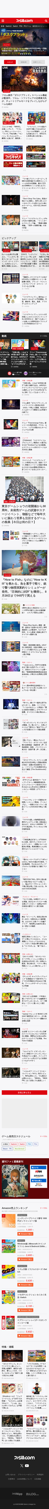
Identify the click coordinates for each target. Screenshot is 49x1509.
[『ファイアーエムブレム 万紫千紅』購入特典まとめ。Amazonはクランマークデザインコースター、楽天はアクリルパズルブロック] (36, 1421)
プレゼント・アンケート (30, 897)
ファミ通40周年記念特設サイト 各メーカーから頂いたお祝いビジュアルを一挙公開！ (34, 687)
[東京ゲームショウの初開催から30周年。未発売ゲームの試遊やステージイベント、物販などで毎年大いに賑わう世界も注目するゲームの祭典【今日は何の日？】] (24, 489)
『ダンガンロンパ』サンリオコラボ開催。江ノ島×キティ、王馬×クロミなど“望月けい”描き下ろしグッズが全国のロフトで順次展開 (34, 726)
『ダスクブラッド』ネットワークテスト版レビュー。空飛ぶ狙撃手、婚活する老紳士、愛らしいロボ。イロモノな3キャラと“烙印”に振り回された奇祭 (12, 1370)
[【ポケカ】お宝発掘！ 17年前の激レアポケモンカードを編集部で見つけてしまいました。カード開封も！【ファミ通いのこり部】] (11, 998)
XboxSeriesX (19, 1148)
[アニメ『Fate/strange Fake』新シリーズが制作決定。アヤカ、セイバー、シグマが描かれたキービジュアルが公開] (11, 424)
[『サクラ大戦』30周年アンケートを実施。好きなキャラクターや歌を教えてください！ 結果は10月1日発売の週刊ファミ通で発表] (11, 901)
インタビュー (8, 45)
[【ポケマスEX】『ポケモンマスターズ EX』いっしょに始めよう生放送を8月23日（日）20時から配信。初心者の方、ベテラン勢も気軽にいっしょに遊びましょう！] (11, 958)
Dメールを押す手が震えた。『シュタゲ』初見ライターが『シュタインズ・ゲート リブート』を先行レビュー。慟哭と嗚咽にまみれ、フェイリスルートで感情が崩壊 (10, 260)
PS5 (20, 26)
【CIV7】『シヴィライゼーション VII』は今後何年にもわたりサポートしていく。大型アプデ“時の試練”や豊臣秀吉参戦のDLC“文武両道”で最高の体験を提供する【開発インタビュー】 (28, 260)
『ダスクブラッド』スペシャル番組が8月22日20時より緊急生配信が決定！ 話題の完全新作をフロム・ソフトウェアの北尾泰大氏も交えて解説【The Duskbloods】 (34, 764)
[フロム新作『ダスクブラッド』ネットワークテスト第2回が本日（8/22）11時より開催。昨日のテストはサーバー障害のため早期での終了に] (11, 404)
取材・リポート (9, 123)
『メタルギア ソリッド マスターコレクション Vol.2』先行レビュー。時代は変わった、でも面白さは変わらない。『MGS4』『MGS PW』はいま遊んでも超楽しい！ (34, 1076)
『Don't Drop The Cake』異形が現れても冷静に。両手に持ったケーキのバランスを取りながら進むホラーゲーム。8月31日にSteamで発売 (34, 203)
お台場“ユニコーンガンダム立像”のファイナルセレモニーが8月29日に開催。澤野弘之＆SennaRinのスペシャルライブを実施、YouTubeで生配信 (34, 1036)
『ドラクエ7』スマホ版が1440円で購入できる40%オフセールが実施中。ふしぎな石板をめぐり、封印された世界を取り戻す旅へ (36, 131)
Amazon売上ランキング (15, 1208)
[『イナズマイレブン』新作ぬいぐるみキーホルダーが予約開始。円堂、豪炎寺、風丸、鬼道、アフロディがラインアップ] (11, 298)
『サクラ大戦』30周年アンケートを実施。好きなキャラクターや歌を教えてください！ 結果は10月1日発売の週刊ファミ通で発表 (34, 902)
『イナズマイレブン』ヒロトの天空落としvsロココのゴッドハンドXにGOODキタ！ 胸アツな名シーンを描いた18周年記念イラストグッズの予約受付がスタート (34, 319)
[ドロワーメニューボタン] (3, 20)
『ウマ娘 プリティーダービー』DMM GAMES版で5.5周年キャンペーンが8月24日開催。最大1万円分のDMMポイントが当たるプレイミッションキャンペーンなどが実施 (34, 183)
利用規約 (40, 1474)
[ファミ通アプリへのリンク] (17, 1493)
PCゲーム (27, 26)
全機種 (5, 1144)
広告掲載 (37, 1479)
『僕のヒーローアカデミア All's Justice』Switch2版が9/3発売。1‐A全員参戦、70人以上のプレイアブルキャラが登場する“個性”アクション (34, 864)
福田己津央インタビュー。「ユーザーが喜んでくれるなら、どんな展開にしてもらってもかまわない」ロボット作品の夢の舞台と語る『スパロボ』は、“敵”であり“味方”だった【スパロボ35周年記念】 (24, 49)
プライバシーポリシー (26, 1474)
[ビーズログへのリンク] (32, 1493)
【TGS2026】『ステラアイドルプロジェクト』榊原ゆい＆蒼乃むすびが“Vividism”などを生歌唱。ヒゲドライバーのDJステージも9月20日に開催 (34, 445)
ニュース (6, 91)
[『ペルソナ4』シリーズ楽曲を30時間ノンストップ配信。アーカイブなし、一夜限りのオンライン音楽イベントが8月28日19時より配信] (11, 801)
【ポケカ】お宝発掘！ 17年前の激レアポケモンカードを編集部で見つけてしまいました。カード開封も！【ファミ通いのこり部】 (34, 999)
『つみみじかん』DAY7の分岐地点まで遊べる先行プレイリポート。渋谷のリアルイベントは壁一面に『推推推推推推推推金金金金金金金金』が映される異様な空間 (34, 669)
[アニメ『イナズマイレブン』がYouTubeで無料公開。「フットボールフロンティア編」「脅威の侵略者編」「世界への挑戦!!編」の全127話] (11, 220)
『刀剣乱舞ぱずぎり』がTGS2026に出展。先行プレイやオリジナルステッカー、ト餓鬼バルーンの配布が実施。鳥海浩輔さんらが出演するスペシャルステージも (34, 844)
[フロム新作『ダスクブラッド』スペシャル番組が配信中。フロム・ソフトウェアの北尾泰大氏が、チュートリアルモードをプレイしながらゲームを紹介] (24, 79)
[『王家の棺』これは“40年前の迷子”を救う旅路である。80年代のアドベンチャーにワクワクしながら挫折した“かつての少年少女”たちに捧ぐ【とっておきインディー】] (11, 384)
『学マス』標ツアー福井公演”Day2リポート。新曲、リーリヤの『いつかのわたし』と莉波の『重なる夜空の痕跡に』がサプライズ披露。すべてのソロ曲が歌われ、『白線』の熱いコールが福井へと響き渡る (34, 707)
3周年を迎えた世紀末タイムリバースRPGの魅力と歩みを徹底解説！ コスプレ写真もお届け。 (34, 610)
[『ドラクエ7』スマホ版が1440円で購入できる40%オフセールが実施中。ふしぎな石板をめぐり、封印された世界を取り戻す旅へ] (36, 117)
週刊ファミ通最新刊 (12, 1161)
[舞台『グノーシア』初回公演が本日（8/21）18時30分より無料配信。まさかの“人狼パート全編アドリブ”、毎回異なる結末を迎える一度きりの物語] (11, 918)
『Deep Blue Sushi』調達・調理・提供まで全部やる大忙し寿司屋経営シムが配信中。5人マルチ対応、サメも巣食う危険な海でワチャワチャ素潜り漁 (34, 629)
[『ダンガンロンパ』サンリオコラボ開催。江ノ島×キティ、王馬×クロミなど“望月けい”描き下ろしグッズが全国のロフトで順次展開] (11, 724)
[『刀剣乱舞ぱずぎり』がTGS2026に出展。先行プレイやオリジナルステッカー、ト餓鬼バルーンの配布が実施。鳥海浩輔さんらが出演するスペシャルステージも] (11, 841)
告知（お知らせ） (28, 954)
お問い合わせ (10, 1474)
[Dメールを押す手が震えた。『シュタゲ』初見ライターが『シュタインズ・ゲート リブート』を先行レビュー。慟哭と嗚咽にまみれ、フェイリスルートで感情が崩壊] (10, 246)
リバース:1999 (30, 605)
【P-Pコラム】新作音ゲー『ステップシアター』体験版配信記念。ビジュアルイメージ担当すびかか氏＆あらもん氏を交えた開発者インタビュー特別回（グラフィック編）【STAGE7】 (34, 784)
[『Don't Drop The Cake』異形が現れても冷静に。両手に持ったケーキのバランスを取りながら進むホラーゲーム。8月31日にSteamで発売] (11, 200)
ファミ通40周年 (30, 683)
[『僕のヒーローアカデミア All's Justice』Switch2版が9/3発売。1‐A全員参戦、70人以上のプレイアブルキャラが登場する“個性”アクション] (11, 861)
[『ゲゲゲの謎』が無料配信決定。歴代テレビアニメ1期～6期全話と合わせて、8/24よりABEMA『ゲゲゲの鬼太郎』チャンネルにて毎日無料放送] (11, 821)
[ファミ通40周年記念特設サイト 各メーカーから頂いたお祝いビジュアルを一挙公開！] (11, 686)
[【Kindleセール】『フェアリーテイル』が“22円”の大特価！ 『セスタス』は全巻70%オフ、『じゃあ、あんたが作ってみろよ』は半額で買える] (12, 1388)
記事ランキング (38, 62)
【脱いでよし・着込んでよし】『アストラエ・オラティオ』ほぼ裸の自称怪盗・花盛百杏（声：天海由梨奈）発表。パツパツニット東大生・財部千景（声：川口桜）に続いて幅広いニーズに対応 (34, 745)
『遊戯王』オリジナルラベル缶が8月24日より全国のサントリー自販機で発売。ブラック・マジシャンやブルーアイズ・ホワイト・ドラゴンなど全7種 (34, 281)
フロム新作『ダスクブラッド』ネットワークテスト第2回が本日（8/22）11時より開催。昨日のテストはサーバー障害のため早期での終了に (34, 407)
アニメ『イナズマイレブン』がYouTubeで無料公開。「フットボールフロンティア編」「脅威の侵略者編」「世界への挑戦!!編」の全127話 (34, 223)
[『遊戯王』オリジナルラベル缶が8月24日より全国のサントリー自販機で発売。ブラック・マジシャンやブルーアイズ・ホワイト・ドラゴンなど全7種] (11, 278)
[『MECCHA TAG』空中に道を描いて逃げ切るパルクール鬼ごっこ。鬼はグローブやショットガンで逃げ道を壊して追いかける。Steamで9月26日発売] (11, 881)
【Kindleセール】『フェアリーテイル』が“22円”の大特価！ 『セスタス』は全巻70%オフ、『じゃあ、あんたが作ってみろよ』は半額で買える (12, 1402)
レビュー (6, 251)
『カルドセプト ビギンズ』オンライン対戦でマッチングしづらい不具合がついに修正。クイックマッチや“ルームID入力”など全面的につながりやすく (34, 1056)
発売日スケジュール (39, 26)
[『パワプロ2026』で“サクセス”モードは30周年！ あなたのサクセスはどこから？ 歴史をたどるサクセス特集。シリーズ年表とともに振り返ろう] (36, 1356)
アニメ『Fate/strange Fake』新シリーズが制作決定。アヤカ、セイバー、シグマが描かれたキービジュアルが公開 (34, 426)
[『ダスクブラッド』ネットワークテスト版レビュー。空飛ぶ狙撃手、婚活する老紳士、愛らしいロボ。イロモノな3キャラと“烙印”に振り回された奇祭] (12, 1356)
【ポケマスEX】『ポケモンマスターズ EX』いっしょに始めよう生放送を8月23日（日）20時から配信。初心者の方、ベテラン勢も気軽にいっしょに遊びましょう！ (34, 961)
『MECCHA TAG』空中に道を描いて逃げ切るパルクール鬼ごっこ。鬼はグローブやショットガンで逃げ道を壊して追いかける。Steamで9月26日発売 (34, 884)
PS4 (35, 1144)
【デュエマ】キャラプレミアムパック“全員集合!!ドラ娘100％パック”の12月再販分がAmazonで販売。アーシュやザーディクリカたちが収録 (34, 981)
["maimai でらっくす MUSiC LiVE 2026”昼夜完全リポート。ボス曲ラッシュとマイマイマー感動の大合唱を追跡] (11, 1015)
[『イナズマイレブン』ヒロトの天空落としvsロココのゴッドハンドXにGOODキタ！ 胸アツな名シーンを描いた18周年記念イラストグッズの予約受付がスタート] (11, 316)
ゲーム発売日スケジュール (16, 1136)
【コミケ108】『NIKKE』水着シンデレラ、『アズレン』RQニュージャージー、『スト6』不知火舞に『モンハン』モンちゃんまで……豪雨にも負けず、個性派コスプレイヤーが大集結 (12, 132)
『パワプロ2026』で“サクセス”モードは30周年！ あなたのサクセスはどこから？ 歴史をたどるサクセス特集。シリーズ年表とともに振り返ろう (36, 1370)
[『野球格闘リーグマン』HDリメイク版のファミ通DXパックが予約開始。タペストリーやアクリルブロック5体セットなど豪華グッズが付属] (11, 535)
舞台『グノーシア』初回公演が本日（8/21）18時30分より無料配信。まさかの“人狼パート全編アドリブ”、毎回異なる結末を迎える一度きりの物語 (34, 921)
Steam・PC (7, 1148)
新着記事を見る (24, 1092)
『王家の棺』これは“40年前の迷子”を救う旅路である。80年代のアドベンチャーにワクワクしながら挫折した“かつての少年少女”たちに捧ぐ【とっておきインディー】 (34, 387)
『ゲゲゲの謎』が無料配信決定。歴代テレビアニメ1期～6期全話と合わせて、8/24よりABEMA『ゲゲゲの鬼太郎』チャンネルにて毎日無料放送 (34, 824)
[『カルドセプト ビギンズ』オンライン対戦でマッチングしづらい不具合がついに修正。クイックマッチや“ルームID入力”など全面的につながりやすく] (11, 1053)
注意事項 (11, 1479)
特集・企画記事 (27, 380)
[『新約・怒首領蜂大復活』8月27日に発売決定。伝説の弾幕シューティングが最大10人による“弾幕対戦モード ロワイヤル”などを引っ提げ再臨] (11, 646)
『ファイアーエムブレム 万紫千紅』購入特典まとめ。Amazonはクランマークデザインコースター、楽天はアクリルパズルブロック (36, 1433)
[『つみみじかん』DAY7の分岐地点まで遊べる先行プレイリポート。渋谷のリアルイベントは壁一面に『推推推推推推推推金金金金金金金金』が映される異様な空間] (11, 666)
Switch (15, 26)
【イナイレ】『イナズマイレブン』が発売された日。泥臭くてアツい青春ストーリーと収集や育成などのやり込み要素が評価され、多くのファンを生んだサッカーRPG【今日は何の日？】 (34, 465)
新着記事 (24, 62)
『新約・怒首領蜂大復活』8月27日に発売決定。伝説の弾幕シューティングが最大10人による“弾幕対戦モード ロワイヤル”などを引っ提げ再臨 (34, 649)
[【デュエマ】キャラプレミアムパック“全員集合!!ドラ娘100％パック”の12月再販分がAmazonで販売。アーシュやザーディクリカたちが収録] (11, 978)
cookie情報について (24, 1479)
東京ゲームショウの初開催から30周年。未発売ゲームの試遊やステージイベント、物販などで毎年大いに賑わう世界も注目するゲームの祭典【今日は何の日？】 (24, 514)
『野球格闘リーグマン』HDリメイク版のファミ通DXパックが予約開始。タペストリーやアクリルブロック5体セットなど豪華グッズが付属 (34, 538)
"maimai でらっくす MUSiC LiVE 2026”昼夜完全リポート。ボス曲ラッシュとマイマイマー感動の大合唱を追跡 (34, 1017)
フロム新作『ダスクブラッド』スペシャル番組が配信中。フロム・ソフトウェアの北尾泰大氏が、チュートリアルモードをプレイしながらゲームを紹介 (24, 100)
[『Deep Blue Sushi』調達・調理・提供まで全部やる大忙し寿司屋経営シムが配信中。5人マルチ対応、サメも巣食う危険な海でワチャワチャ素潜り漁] (11, 626)
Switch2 (9, 26)
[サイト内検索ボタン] (46, 20)
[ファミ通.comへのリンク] (24, 20)
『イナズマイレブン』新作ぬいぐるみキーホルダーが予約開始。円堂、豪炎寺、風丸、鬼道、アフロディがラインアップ (34, 300)
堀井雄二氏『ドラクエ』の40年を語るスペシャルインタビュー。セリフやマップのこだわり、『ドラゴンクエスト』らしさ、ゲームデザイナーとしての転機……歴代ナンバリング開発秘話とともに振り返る (36, 1402)
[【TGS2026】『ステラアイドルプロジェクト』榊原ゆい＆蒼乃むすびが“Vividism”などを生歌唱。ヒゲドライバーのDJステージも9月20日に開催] (11, 442)
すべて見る (43, 336)
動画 (4, 336)
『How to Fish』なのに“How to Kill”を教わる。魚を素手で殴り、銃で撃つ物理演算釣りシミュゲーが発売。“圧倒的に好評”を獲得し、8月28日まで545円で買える (24, 587)
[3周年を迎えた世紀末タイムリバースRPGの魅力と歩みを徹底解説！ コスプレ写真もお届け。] (11, 609)
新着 (2, 26)
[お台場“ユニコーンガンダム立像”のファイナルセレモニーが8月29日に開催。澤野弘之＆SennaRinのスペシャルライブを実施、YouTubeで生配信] (11, 1033)
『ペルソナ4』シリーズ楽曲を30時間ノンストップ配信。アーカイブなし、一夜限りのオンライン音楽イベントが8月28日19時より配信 (34, 804)
